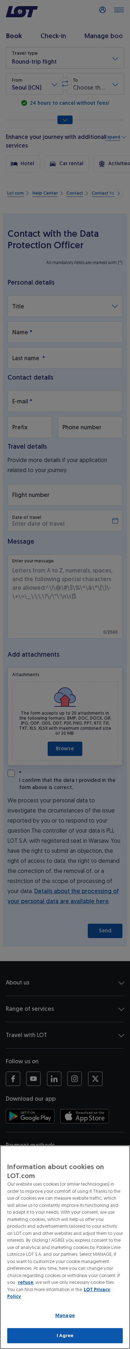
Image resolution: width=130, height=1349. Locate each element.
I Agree (65, 1335)
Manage (65, 1315)
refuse (25, 1282)
